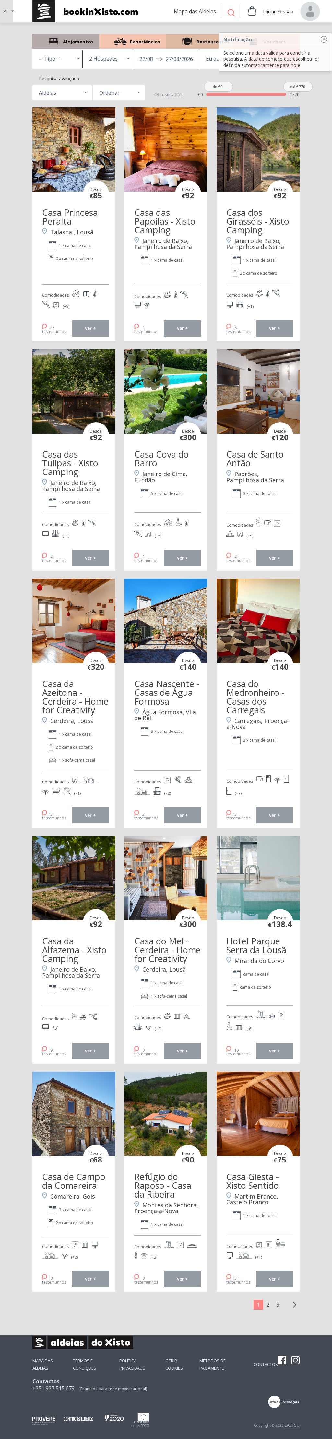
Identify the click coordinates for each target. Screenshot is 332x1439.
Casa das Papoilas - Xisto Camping (165, 221)
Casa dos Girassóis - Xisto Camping (257, 221)
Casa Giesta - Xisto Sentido (252, 1181)
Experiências (132, 41)
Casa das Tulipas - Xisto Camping (70, 463)
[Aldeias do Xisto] (88, 11)
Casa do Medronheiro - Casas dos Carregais (255, 697)
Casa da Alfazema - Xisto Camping (74, 950)
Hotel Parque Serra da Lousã (256, 945)
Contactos (266, 1364)
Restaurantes (199, 41)
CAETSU (292, 1425)
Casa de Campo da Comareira (73, 1181)
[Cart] (252, 11)
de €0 (218, 87)
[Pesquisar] (231, 13)
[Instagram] (295, 1361)
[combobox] (62, 92)
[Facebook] (282, 1361)
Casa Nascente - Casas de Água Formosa (166, 692)
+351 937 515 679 (53, 1388)
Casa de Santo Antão (255, 458)
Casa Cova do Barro (161, 458)
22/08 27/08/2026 (166, 59)
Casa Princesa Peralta (70, 216)
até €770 (297, 87)
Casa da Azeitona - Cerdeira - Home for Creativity (75, 697)
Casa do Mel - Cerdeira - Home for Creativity (167, 950)
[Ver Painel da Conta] (310, 11)
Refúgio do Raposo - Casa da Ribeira (162, 1185)
